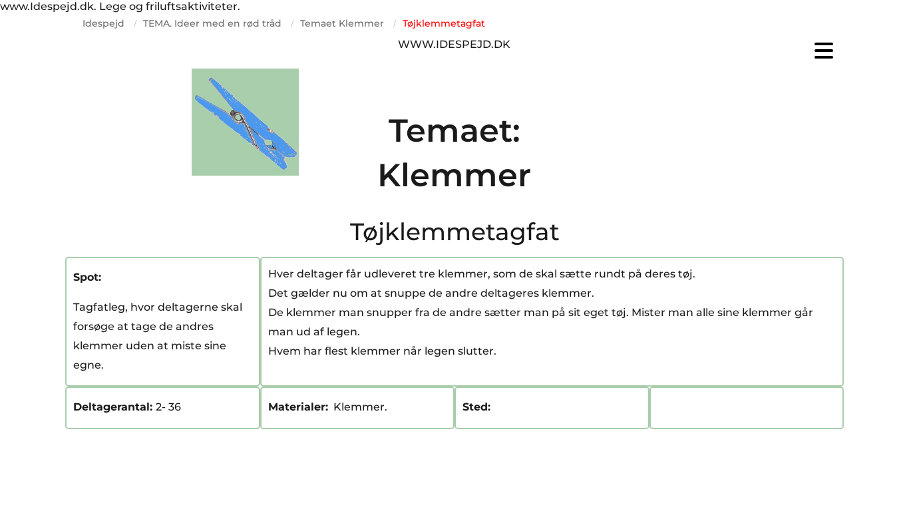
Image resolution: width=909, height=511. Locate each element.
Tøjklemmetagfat (444, 23)
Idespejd (103, 23)
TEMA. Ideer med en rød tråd (212, 23)
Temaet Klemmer (342, 23)
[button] (714, 50)
